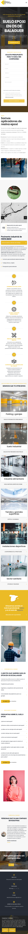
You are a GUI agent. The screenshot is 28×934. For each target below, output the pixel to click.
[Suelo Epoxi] (6, 2)
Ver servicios (13, 42)
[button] (25, 217)
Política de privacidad (9, 97)
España (20, 610)
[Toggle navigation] (26, 2)
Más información (20, 926)
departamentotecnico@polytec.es (14, 897)
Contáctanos (14, 864)
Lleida (22, 608)
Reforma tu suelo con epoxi (9, 762)
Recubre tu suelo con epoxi (9, 701)
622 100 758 (16, 888)
